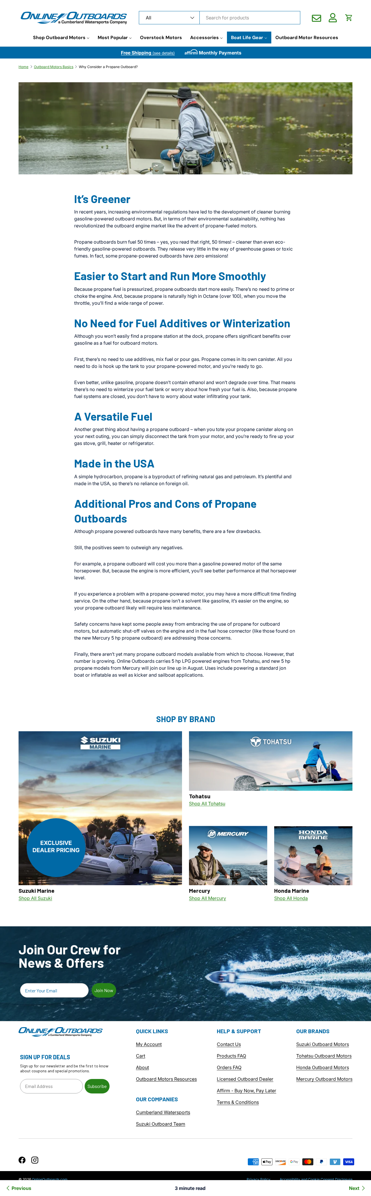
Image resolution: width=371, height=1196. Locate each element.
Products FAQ (231, 1056)
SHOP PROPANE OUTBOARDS (119, 694)
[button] (349, 17)
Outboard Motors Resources (166, 1079)
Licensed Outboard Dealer (245, 1079)
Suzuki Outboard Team (160, 1124)
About (142, 1068)
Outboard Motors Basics (53, 67)
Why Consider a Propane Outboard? (108, 67)
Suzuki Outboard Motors (322, 1044)
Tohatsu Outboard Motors (324, 1056)
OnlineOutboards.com (50, 1179)
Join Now (103, 990)
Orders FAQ (229, 1068)
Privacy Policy (258, 1179)
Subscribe (97, 1086)
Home (23, 67)
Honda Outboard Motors (322, 1068)
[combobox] (219, 17)
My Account (149, 1044)
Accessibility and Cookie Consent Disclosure (316, 1179)
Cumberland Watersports (163, 1112)
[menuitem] (61, 37)
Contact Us (229, 1044)
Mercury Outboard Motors (324, 1079)
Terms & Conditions (238, 1102)
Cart (140, 1056)
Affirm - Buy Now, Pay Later (246, 1091)
